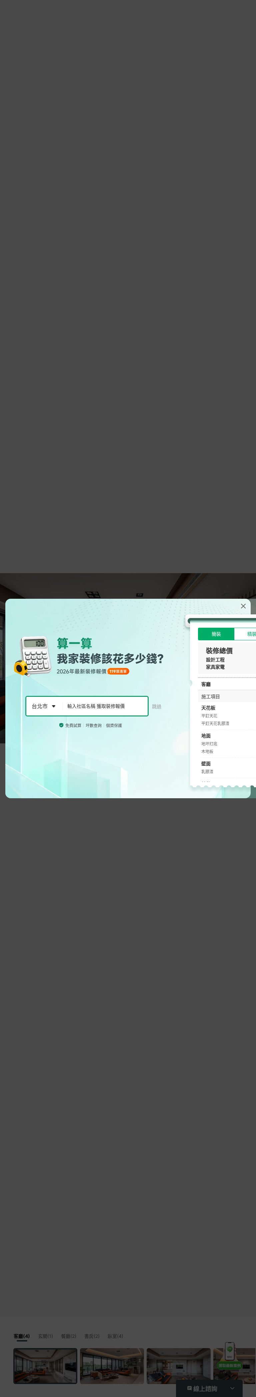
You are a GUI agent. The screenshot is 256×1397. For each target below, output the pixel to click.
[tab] (216, 634)
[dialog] (128, 698)
